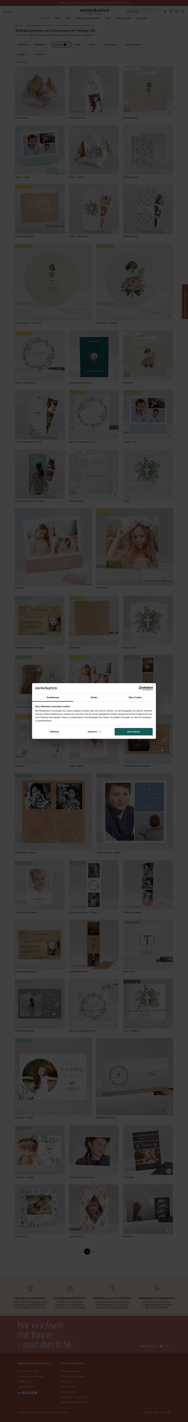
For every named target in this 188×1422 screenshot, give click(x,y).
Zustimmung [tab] (53, 697)
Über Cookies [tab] (135, 697)
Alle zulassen (133, 731)
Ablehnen (54, 731)
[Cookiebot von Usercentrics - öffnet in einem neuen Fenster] (141, 688)
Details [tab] (94, 697)
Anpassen (92, 731)
